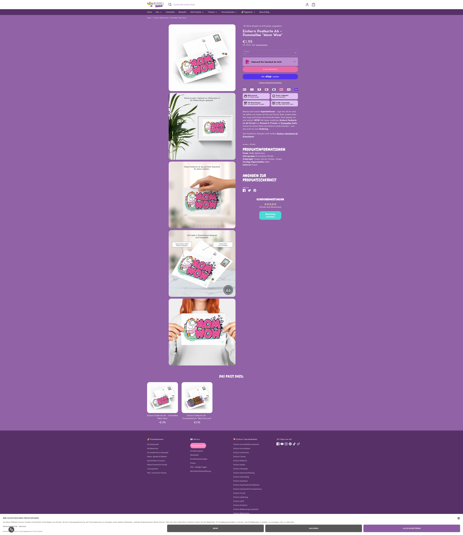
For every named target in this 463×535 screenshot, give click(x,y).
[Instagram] (253, 286)
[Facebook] (244, 286)
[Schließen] (276, 242)
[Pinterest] (257, 286)
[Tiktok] (261, 286)
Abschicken (255, 278)
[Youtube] (248, 286)
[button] (11, 530)
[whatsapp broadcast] (265, 286)
